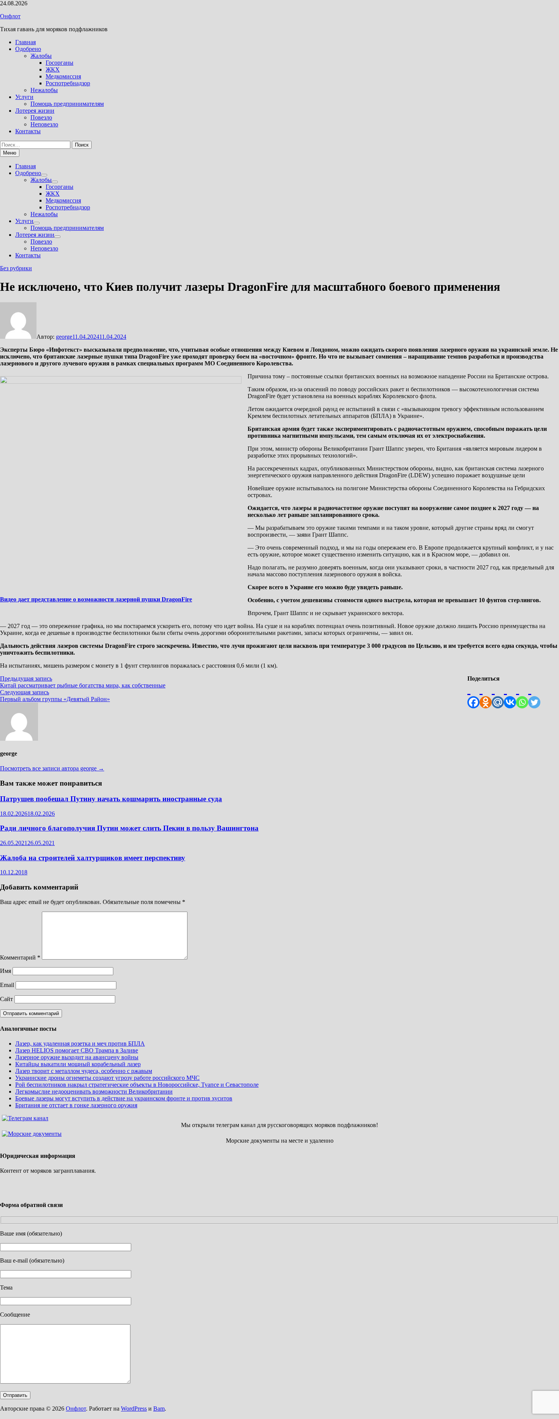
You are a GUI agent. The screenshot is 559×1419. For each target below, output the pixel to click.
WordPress (134, 1408)
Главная (25, 42)
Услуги (24, 97)
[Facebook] (473, 695)
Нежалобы (44, 90)
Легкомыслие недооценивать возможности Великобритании (94, 1091)
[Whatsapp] (522, 695)
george (64, 336)
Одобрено (28, 49)
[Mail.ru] (498, 695)
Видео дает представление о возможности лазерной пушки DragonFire (96, 599)
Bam (159, 1408)
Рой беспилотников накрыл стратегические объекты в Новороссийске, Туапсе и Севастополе (137, 1084)
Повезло (41, 117)
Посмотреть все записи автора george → (52, 768)
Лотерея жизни (34, 110)
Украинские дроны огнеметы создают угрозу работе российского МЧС (107, 1078)
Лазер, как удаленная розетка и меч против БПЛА (80, 1043)
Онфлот (10, 16)
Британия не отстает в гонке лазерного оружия (76, 1105)
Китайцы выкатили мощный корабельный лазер (78, 1064)
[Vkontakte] (510, 695)
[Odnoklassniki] (486, 695)
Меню (9, 153)
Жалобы (41, 56)
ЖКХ (53, 69)
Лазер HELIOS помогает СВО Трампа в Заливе (76, 1050)
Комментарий (20, 957)
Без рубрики (16, 268)
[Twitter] (534, 695)
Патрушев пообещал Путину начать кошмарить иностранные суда (111, 799)
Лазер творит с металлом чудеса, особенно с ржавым (83, 1071)
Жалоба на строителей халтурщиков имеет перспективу (92, 858)
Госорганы (59, 62)
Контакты (28, 131)
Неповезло (44, 124)
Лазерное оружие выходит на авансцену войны (76, 1057)
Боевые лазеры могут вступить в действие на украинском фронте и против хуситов (123, 1098)
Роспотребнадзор (68, 83)
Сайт (6, 999)
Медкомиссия (63, 76)
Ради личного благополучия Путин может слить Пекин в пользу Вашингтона (129, 828)
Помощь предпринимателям (67, 103)
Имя (5, 971)
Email (7, 985)
